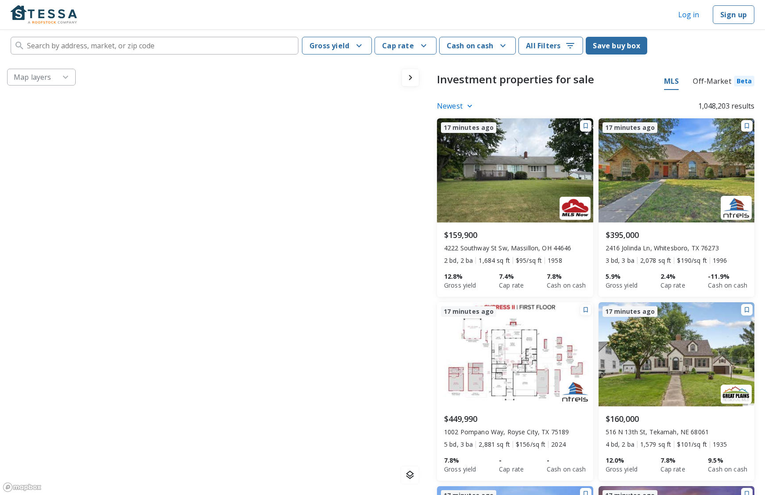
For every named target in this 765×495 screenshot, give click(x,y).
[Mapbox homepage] (22, 487)
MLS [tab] (671, 81)
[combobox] (154, 46)
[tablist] (709, 82)
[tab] (723, 82)
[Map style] (410, 475)
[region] (213, 278)
